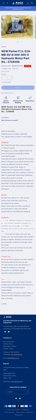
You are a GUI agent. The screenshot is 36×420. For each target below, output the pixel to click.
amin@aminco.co (13, 358)
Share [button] (5, 303)
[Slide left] (14, 42)
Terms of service (20, 412)
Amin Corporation (15, 409)
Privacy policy (25, 409)
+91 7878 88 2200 (16, 354)
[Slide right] (22, 42)
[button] (3, 3)
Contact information (9, 412)
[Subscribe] (27, 392)
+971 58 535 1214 (16, 381)
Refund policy (29, 412)
